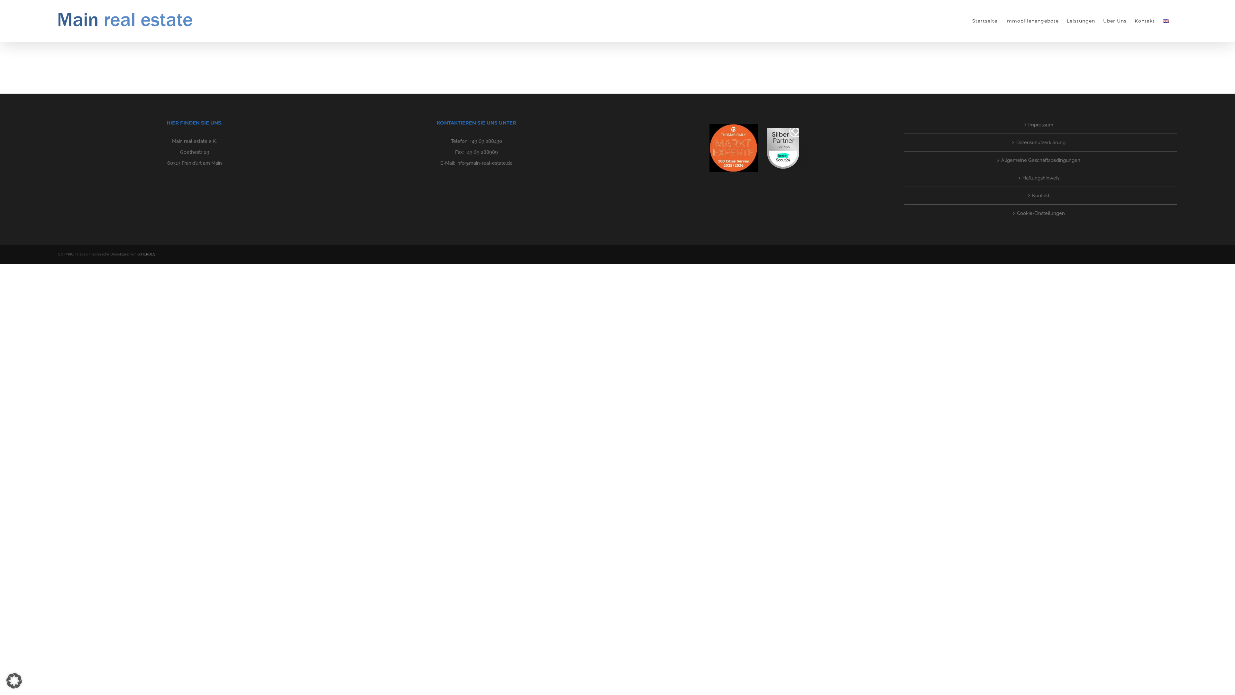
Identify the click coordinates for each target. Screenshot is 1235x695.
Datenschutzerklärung (1041, 142)
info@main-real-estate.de (484, 163)
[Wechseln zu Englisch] (1166, 21)
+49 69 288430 (486, 141)
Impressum (1040, 125)
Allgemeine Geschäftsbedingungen (1040, 160)
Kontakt (1040, 196)
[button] (14, 681)
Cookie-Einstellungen (1041, 213)
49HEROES (146, 254)
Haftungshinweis (1040, 178)
